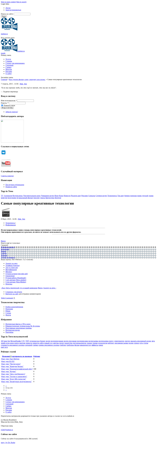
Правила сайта (11, 187)
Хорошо (4, 255)
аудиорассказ (35, 341)
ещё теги (4, 347)
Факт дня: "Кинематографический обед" (17, 369)
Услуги (8, 59)
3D (2, 341)
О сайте (8, 74)
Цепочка (8, 284)
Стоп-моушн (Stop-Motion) (15, 282)
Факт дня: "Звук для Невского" (13, 374)
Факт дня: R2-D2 (7, 361)
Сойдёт (4, 253)
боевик (127, 196)
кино (12, 343)
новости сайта (38, 343)
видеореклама (82, 341)
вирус (111, 341)
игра (8, 343)
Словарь (8, 61)
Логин (8, 8)
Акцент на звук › (49, 288)
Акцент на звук (11, 263)
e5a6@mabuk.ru (7, 430)
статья (145, 343)
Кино (61, 196)
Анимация (8, 196)
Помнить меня (9, 105)
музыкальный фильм (25, 198)
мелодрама (12, 198)
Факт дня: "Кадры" (8, 371)
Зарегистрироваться (13, 10)
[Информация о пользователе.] (6, 217)
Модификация (11, 270)
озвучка (56, 343)
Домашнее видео (47, 196)
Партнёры (9, 332)
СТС (23, 341)
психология (102, 343)
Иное (57, 196)
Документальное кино (31, 196)
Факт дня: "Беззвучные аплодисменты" (16, 382)
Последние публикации (14, 185)
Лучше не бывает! (8, 257)
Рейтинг (36, 356)
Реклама (8, 71)
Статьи (8, 313)
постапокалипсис (80, 343)
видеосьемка (104, 341)
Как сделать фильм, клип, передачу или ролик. (27, 79)
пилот (61, 343)
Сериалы (91, 196)
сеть (141, 343)
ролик (131, 343)
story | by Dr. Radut (8, 443)
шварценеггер (85, 345)
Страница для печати (13, 292)
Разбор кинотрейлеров (14, 307)
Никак (3, 251)
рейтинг (111, 343)
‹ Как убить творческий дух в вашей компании (19, 288)
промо (95, 343)
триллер (36, 198)
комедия (4, 198)
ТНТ (27, 341)
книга (16, 343)
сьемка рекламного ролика (49, 345)
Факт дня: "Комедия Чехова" (12, 366)
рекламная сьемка (121, 343)
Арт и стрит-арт (11, 268)
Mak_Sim (23, 84)
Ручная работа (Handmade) (15, 278)
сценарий (28, 345)
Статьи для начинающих (15, 63)
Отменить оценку (8, 247)
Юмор (7, 311)
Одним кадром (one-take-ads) (16, 274)
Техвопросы (112, 196)
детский (145, 196)
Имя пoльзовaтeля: (9, 101)
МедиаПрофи (15, 341)
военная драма (136, 196)
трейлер (63, 345)
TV (2, 196)
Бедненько (5, 249)
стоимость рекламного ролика (12, 345)
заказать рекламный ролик (140, 341)
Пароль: (4, 103)
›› (6, 390)
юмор (101, 345)
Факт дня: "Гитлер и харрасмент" (14, 376)
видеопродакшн (57, 341)
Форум (8, 315)
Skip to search (21, 2)
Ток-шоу (120, 196)
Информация (10, 225)
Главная (4, 79)
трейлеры (70, 345)
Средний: (4, 245)
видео (48, 341)
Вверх (3, 241)
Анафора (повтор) (12, 265)
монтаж (22, 343)
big (9, 341)
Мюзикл (8, 272)
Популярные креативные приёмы (18, 328)
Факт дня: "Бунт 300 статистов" (13, 379)
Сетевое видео (101, 196)
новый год (48, 343)
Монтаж (8, 69)
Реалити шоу (76, 196)
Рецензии (9, 309)
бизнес (42, 341)
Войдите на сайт (11, 294)
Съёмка (8, 67)
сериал (136, 343)
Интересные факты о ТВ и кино (18, 324)
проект (89, 343)
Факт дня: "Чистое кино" (11, 364)
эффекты (94, 345)
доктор (127, 341)
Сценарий (9, 65)
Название (6, 356)
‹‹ (6, 386)
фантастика (49, 198)
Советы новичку (7, 176)
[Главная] (9, 30)
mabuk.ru (4, 34)
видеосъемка (93, 341)
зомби (3, 343)
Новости (67, 196)
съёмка (35, 345)
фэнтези (58, 198)
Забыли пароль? (11, 112)
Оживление (10, 276)
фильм (76, 345)
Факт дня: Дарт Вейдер (10, 359)
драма (151, 196)
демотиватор (119, 341)
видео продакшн (70, 341)
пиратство (68, 343)
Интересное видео (12, 330)
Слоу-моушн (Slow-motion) (15, 280)
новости (29, 343)
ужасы (42, 198)
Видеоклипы (18, 196)
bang (5, 341)
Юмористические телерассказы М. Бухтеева (22, 326)
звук (153, 341)
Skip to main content (8, 2)
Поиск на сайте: (7, 14)
